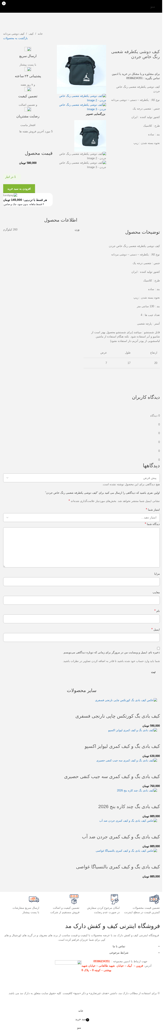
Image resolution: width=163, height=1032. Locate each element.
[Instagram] (76, 949)
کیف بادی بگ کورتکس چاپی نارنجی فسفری (117, 716)
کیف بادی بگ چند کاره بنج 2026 (129, 806)
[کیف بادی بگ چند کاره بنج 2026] (137, 790)
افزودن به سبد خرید (19, 188)
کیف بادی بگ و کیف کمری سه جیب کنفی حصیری (112, 776)
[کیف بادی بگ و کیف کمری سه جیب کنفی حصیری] (127, 760)
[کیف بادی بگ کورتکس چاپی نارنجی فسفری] (126, 700)
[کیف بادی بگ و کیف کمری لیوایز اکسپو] (132, 730)
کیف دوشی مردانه (13, 33)
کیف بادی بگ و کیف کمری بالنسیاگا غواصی (118, 866)
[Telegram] (64, 949)
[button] (154, 707)
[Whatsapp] (53, 949)
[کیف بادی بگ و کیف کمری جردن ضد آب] (128, 820)
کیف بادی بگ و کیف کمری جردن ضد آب (121, 836)
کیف (31, 33)
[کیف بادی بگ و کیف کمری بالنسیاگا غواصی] (126, 850)
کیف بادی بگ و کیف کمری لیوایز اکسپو (122, 746)
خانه (40, 33)
